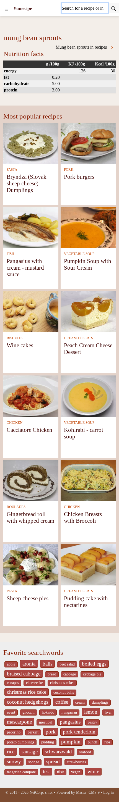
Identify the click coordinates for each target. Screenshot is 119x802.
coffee (61, 702)
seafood (85, 752)
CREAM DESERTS (78, 338)
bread (52, 674)
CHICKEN (14, 423)
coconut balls (63, 692)
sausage (30, 751)
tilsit (60, 772)
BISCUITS (14, 338)
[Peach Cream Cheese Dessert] (88, 311)
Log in (108, 792)
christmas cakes (62, 683)
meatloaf (46, 722)
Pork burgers (79, 176)
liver (108, 712)
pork (51, 732)
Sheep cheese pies (27, 598)
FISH (10, 254)
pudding (47, 742)
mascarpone (19, 722)
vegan (75, 772)
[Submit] (113, 8)
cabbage (69, 674)
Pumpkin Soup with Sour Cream (87, 264)
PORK (68, 170)
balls (47, 664)
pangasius (70, 722)
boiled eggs (94, 664)
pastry (92, 722)
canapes (13, 683)
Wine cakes (20, 345)
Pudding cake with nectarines (86, 601)
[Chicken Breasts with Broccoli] (88, 480)
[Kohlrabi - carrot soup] (88, 395)
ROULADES (16, 507)
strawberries (76, 762)
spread (53, 761)
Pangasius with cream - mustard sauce (25, 267)
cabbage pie (92, 674)
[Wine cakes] (30, 311)
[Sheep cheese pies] (30, 564)
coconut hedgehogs (27, 702)
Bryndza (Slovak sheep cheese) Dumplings (26, 183)
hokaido (48, 712)
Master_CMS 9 (88, 792)
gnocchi (28, 712)
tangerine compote (21, 772)
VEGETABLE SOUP (79, 254)
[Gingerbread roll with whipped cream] (30, 480)
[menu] (6, 8)
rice (10, 751)
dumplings (100, 702)
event (11, 712)
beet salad (67, 664)
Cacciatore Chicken (29, 430)
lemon (90, 712)
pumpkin (71, 742)
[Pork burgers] (88, 142)
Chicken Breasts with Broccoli (83, 517)
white (93, 771)
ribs (107, 742)
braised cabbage (23, 674)
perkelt (33, 732)
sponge (33, 762)
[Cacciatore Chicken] (30, 395)
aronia (28, 664)
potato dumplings (20, 742)
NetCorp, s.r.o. (41, 792)
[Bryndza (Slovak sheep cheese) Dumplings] (30, 142)
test (46, 771)
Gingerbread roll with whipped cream (30, 517)
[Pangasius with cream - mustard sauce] (30, 227)
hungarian (69, 712)
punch (92, 742)
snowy (14, 761)
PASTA (12, 170)
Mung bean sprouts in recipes (82, 47)
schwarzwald (58, 751)
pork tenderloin (79, 732)
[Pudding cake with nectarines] (88, 564)
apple (11, 664)
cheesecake (34, 683)
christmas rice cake (26, 692)
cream (80, 702)
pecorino (13, 732)
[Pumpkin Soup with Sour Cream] (88, 227)
